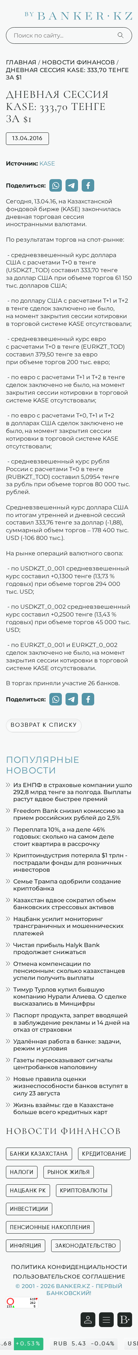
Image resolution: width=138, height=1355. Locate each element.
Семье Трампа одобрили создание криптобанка (67, 885)
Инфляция (25, 1246)
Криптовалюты (84, 1191)
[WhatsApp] (55, 185)
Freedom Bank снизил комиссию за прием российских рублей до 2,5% (68, 814)
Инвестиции (29, 1209)
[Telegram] (72, 185)
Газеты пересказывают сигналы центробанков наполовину (63, 1064)
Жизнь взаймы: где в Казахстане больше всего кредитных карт (63, 1109)
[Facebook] (88, 185)
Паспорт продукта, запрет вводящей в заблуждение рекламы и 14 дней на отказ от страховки (71, 1022)
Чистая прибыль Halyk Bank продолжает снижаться (56, 949)
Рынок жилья (68, 1172)
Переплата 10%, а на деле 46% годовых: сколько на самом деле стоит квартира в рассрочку (63, 836)
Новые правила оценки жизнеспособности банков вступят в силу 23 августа (70, 1085)
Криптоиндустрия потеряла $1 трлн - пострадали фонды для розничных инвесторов (70, 862)
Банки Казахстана (39, 1154)
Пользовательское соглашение (69, 1276)
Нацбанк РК (28, 1191)
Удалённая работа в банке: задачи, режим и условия (67, 1045)
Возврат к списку (44, 725)
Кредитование (104, 1154)
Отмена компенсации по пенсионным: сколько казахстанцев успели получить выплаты (69, 970)
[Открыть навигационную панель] (106, 1319)
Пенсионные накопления (50, 1227)
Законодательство (85, 1246)
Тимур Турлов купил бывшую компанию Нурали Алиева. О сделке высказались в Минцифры (70, 996)
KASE (47, 163)
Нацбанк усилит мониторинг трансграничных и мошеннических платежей (68, 925)
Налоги (21, 1172)
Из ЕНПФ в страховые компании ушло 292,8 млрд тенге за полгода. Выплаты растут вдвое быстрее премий (72, 792)
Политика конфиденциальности (69, 1266)
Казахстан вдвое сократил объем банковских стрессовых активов (64, 904)
